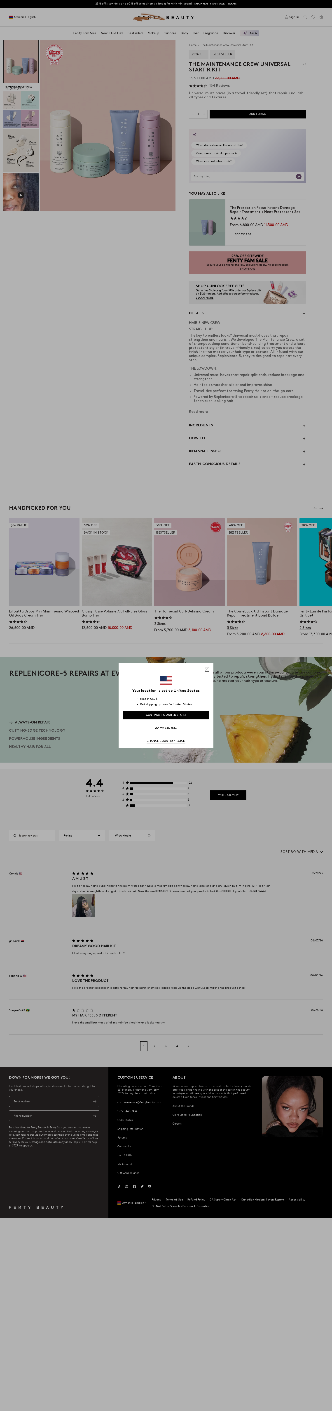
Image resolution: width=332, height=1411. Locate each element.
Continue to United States (166, 715)
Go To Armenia (166, 728)
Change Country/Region (166, 741)
